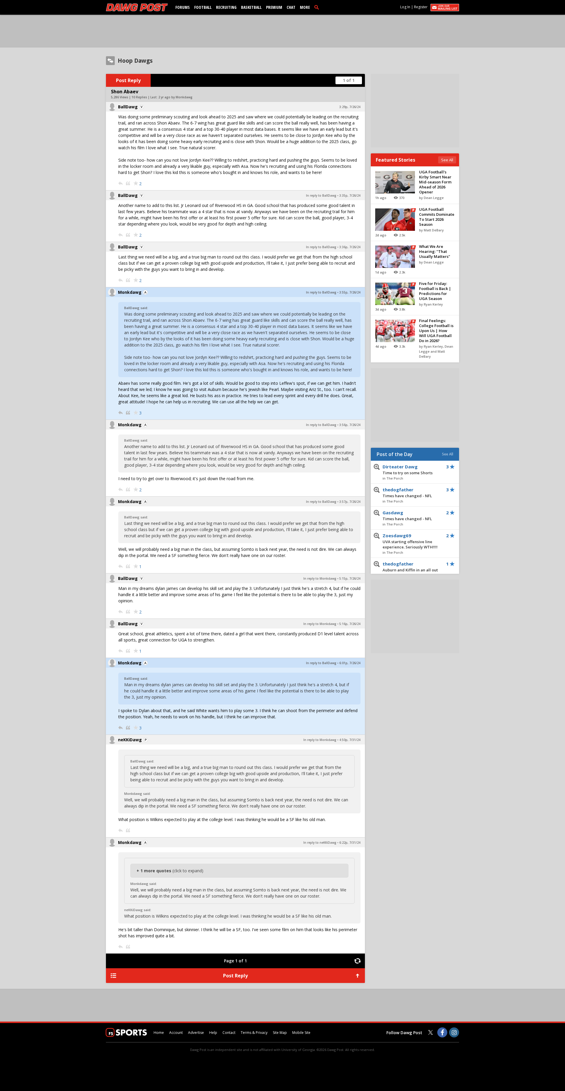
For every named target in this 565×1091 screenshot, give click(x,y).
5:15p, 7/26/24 (349, 578)
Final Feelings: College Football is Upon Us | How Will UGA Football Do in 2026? (436, 330)
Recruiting (226, 7)
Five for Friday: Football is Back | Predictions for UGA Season (435, 291)
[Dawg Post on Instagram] (454, 1032)
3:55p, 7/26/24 (349, 292)
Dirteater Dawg (408, 469)
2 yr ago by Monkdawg (175, 97)
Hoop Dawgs (135, 60)
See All (447, 160)
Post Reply (128, 80)
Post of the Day (395, 454)
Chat (291, 7)
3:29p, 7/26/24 (349, 107)
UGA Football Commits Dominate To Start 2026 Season (436, 217)
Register (421, 6)
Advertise (196, 1032)
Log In (405, 6)
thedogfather (407, 492)
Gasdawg (407, 515)
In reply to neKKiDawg (319, 842)
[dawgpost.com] (137, 7)
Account (176, 1032)
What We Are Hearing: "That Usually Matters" (434, 251)
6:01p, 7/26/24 (349, 663)
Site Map (280, 1032)
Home (159, 1032)
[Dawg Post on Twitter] (431, 1032)
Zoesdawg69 (410, 541)
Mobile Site (301, 1032)
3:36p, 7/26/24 (349, 247)
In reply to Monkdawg (319, 578)
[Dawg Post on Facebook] (442, 1032)
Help (213, 1032)
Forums (182, 7)
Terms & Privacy (254, 1032)
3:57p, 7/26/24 (349, 502)
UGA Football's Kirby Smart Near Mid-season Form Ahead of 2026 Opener (435, 182)
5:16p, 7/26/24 (349, 624)
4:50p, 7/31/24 (349, 740)
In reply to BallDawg (321, 195)
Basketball (251, 7)
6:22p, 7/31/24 (349, 842)
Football (203, 7)
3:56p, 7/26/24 (349, 425)
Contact (228, 1032)
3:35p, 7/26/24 (349, 195)
